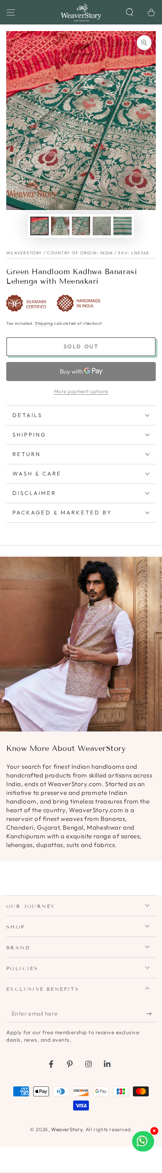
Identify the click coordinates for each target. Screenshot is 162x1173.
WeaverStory (67, 1129)
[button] (129, 12)
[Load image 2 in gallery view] (60, 226)
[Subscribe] (151, 1014)
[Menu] (11, 12)
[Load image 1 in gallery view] (39, 226)
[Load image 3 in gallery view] (81, 226)
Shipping (44, 323)
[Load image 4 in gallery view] (102, 226)
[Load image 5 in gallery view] (122, 226)
